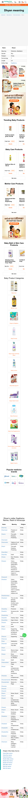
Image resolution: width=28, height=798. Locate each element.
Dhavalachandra (5, 680)
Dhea (2, 712)
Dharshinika (4, 615)
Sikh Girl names (7, 768)
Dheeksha (4, 716)
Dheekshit (4, 724)
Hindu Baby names (8, 753)
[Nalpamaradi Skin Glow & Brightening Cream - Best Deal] (10, 192)
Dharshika (4, 609)
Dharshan (4, 579)
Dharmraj (3, 527)
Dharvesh (4, 643)
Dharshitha (4, 620)
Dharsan (3, 561)
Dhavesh (3, 688)
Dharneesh (4, 540)
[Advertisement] (14, 31)
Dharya (3, 654)
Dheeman (4, 736)
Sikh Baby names (7, 764)
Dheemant (4, 742)
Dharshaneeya (5, 595)
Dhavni (3, 693)
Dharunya (4, 639)
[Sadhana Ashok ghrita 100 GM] (10, 128)
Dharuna (3, 636)
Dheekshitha (4, 732)
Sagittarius (14, 63)
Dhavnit (3, 696)
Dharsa (3, 557)
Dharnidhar (4, 552)
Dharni (3, 546)
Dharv (3, 641)
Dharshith (4, 618)
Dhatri (3, 660)
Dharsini (3, 622)
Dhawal (3, 698)
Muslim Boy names (8, 760)
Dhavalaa (4, 676)
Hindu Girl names (7, 757)
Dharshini (4, 611)
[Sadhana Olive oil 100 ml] (10, 157)
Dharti (3, 626)
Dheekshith (4, 728)
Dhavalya (4, 686)
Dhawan (3, 707)
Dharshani (4, 598)
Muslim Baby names (8, 759)
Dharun (3, 629)
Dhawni (3, 710)
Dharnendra (4, 542)
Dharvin (3, 650)
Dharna (3, 534)
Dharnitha (4, 554)
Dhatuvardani (5, 662)
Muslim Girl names (7, 762)
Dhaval (3, 666)
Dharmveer (4, 530)
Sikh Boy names (7, 766)
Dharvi (3, 648)
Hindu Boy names (7, 755)
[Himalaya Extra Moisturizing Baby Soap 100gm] (10, 253)
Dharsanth (4, 577)
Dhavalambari (5, 682)
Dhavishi (3, 691)
